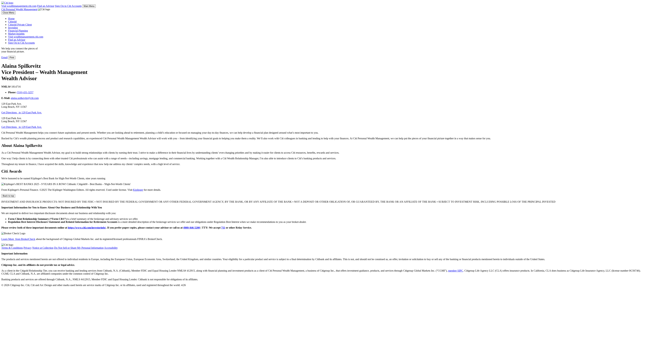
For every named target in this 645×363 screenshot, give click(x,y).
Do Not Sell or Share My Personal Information (79, 247)
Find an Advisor (45, 6)
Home (11, 18)
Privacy (28, 247)
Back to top (8, 196)
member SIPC (455, 270)
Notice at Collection (42, 247)
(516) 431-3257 (25, 92)
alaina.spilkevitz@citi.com (25, 98)
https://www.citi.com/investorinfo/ (87, 227)
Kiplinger (138, 189)
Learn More (18, 239)
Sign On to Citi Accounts (68, 6)
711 (223, 227)
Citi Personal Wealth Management (19, 9)
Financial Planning (18, 30)
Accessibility (111, 247)
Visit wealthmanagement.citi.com (18, 6)
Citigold (12, 21)
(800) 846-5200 (191, 227)
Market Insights (16, 33)
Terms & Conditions (12, 247)
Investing (13, 27)
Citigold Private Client (20, 24)
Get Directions (21, 112)
